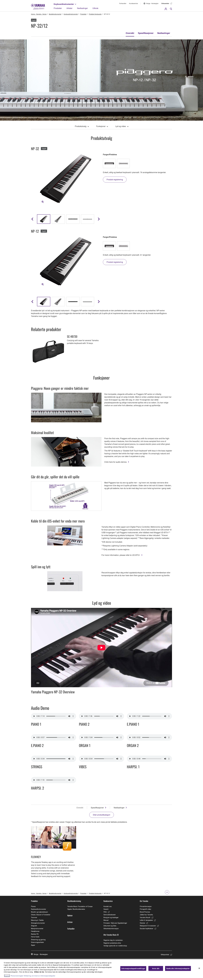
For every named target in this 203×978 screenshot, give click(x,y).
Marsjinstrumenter (37, 928)
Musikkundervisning (74, 901)
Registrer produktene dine (112, 943)
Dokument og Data (109, 926)
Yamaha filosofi (145, 917)
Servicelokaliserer (109, 914)
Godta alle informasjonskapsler (178, 968)
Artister (69, 8)
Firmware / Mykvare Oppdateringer (115, 923)
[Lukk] (199, 968)
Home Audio (35, 937)
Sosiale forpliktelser (146, 928)
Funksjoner (100, 126)
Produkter (58, 8)
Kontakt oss (107, 906)
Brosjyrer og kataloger (110, 917)
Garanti (105, 909)
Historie (142, 923)
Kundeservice (133, 3)
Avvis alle (155, 968)
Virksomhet (165, 3)
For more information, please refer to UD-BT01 (121, 555)
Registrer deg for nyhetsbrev (113, 940)
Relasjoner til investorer (148, 926)
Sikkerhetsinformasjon (111, 928)
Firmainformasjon (146, 906)
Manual (105, 920)
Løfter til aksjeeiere (146, 920)
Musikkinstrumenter (55, 14)
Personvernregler (17, 975)
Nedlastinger (82, 8)
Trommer (34, 917)
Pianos (33, 906)
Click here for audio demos (115, 462)
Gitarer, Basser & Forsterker (40, 914)
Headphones (35, 931)
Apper (33, 945)
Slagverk (34, 926)
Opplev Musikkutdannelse (76, 909)
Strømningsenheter (37, 942)
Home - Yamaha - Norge (39, 14)
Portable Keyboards (95, 14)
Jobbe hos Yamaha (146, 914)
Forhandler (122, 3)
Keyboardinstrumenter (64, 4)
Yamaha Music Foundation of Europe (79, 906)
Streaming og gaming (38, 939)
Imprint (7, 975)
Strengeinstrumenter (38, 923)
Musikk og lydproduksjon (39, 912)
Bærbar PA (35, 934)
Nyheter (70, 915)
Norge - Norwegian (152, 3)
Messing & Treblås (37, 920)
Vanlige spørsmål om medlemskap (115, 945)
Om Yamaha (144, 901)
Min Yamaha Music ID (111, 934)
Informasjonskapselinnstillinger (133, 968)
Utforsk (95, 8)
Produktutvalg (80, 126)
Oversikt (130, 33)
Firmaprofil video (145, 909)
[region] (101, 968)
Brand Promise (145, 912)
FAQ (105, 912)
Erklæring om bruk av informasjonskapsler (39, 975)
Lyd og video (120, 126)
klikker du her (39, 972)
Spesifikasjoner (146, 33)
